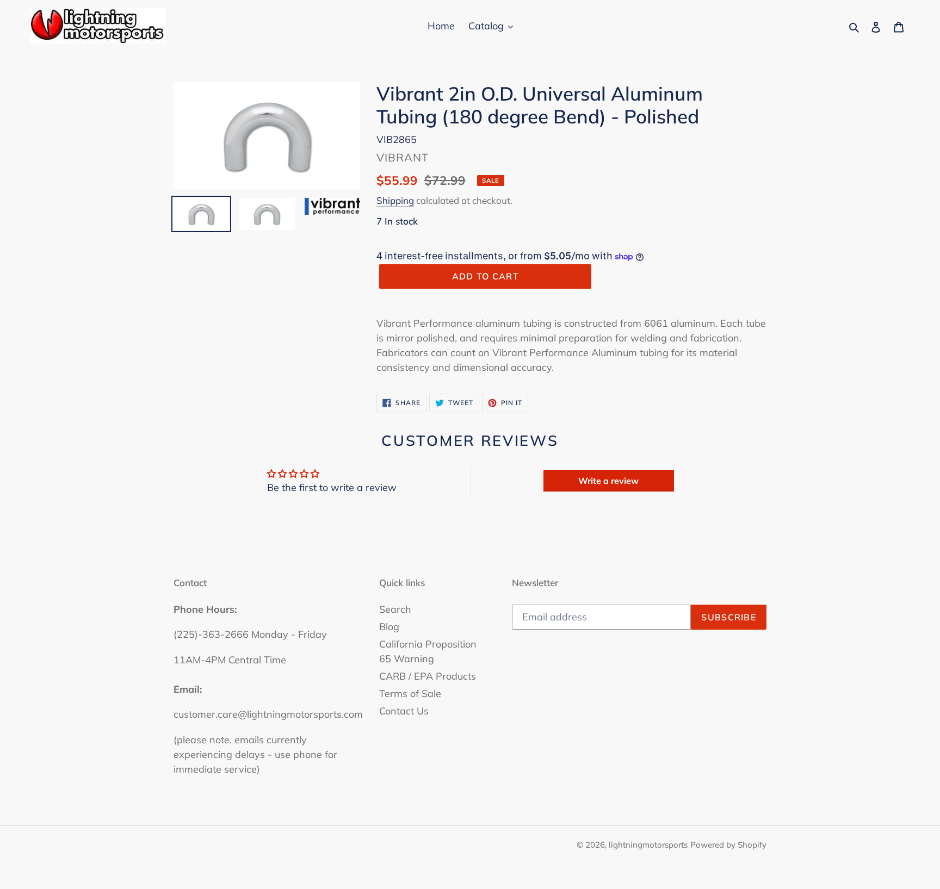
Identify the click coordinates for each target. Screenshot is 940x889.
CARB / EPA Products (427, 676)
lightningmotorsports (648, 845)
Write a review (608, 480)
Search (395, 609)
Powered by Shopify (728, 845)
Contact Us (404, 711)
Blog (389, 626)
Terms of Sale (410, 693)
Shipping (395, 200)
